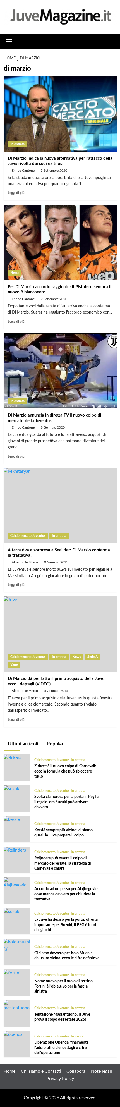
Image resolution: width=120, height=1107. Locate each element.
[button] (9, 41)
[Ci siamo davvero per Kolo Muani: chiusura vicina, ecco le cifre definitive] (17, 945)
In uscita (77, 1036)
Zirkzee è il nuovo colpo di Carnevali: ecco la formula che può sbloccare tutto (65, 771)
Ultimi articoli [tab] (22, 744)
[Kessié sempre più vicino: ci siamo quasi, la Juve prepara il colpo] (12, 819)
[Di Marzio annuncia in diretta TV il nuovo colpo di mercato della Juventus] (60, 370)
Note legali (101, 1071)
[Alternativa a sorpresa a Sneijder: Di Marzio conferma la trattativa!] (60, 505)
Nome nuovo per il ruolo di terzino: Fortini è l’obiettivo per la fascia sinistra (64, 986)
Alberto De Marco (25, 562)
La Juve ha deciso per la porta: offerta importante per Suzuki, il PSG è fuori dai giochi (66, 925)
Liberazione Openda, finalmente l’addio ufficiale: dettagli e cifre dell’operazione (61, 1048)
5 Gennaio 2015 (56, 690)
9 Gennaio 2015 (56, 562)
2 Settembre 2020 (54, 299)
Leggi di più (16, 193)
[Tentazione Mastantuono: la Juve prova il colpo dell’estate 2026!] (17, 1005)
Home (9, 1071)
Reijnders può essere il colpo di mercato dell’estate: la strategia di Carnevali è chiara (62, 863)
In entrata (17, 144)
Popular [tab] (54, 744)
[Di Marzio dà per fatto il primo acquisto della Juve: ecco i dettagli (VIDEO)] (60, 634)
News (14, 272)
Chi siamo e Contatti (41, 1071)
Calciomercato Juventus (27, 535)
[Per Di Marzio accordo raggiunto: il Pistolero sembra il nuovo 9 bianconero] (60, 242)
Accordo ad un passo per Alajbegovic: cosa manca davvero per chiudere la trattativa (66, 894)
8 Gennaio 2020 (53, 427)
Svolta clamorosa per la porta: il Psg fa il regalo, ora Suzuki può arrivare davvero (66, 802)
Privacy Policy (60, 1078)
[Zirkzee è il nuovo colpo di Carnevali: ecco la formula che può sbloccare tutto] (12, 757)
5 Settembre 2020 (54, 170)
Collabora (75, 1071)
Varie (14, 664)
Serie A (92, 657)
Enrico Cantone (23, 170)
